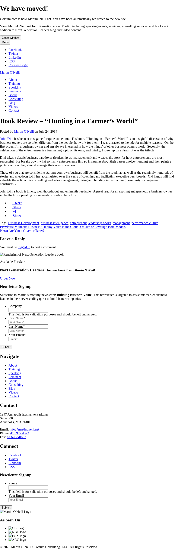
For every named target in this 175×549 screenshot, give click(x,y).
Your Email (17, 335)
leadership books (99, 223)
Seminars (15, 91)
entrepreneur (78, 223)
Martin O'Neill (24, 131)
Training (14, 83)
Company (15, 306)
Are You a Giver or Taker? (22, 230)
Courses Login (18, 65)
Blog (12, 103)
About (13, 79)
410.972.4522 (19, 433)
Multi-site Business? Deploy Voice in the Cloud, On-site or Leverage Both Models (62, 227)
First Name (17, 318)
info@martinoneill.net (24, 429)
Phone (13, 483)
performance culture (144, 223)
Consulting (16, 99)
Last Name (17, 326)
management (121, 223)
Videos (13, 106)
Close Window (10, 37)
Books (13, 95)
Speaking (15, 87)
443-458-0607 (16, 437)
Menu (5, 42)
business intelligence (54, 223)
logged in (24, 247)
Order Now (8, 278)
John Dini (6, 139)
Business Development (23, 223)
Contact (14, 110)
